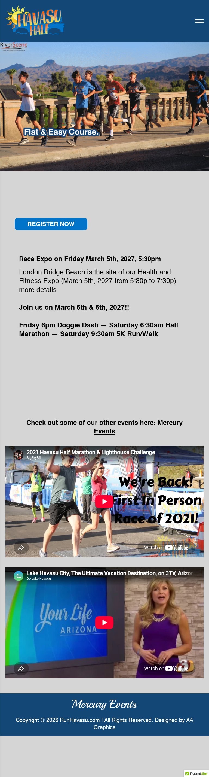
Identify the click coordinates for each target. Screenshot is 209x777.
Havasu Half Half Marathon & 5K (34, 20)
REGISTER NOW (51, 224)
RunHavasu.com (80, 720)
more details (38, 290)
